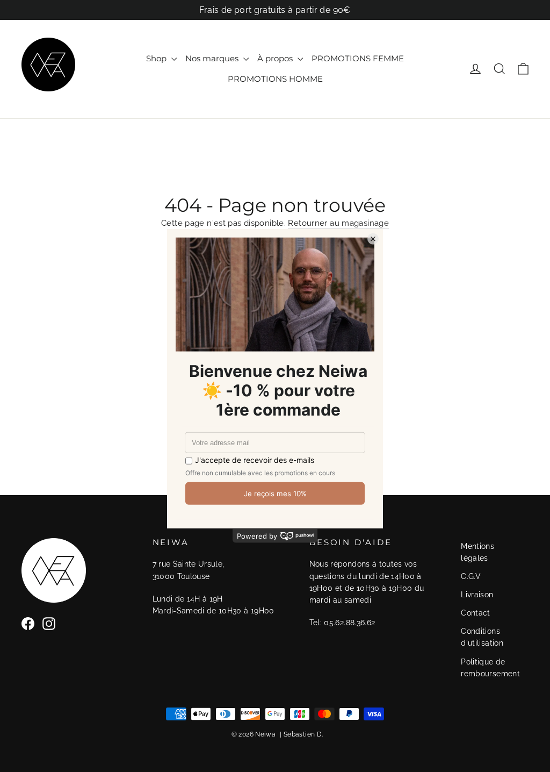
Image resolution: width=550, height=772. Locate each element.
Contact (475, 613)
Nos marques (213, 58)
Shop (157, 58)
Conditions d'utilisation (482, 637)
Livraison (477, 594)
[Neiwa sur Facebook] (27, 623)
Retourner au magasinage (338, 223)
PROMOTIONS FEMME (358, 58)
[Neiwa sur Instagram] (48, 623)
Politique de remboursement (490, 667)
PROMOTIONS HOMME (275, 79)
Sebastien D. (303, 734)
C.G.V (471, 576)
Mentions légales (477, 552)
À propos (276, 58)
